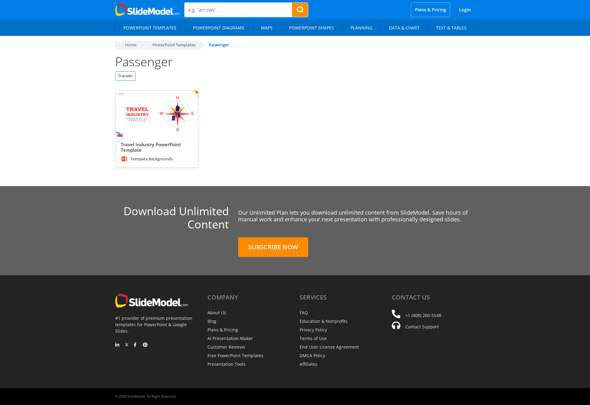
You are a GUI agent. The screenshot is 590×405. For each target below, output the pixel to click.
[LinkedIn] (117, 345)
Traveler (125, 75)
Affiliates (308, 364)
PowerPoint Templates (173, 45)
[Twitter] (126, 345)
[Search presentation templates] (300, 9)
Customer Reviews (226, 347)
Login (465, 10)
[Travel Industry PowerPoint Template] (157, 114)
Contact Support (422, 327)
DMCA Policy (312, 355)
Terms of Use (313, 338)
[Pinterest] (145, 345)
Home (130, 45)
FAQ (304, 312)
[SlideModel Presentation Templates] (147, 10)
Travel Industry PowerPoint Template (151, 147)
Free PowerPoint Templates (235, 355)
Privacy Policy (313, 330)
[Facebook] (136, 345)
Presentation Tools (226, 364)
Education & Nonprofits (324, 321)
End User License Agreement (329, 347)
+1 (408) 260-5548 (423, 315)
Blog (211, 321)
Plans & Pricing (430, 10)
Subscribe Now (273, 247)
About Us (216, 312)
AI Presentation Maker (230, 338)
